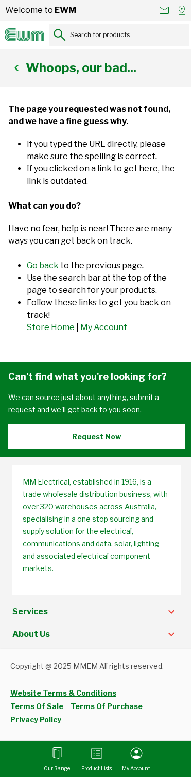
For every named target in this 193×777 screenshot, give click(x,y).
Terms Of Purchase (107, 706)
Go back (43, 265)
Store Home (51, 327)
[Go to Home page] (24, 35)
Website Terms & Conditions (63, 692)
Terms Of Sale (36, 706)
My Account (103, 327)
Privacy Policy (35, 719)
